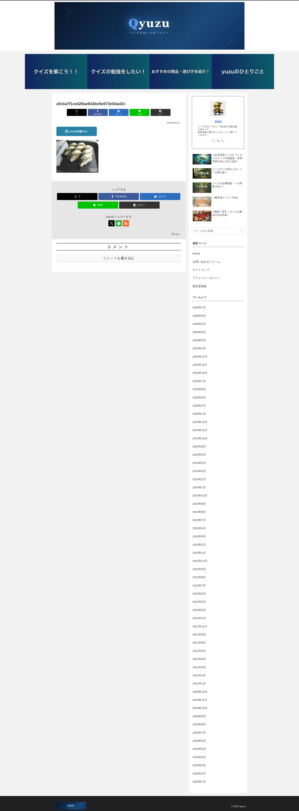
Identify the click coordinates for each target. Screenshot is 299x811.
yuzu (218, 121)
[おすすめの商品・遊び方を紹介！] (181, 71)
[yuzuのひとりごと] (243, 71)
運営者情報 (199, 286)
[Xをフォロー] (111, 223)
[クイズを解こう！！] (56, 71)
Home (196, 253)
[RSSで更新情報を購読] (126, 223)
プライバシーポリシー (206, 278)
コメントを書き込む (119, 258)
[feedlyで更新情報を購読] (119, 223)
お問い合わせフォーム (206, 261)
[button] (161, 112)
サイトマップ (200, 269)
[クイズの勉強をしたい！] (118, 71)
